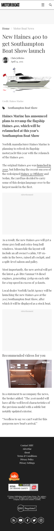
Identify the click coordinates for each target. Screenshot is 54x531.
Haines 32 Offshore (32, 174)
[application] (27, 374)
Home (6, 28)
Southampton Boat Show (23, 108)
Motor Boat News (23, 28)
